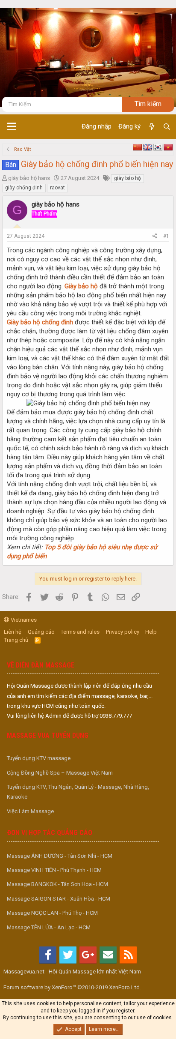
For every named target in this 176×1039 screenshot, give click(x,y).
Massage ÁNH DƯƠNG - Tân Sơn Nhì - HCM (59, 856)
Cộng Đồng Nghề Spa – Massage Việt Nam (60, 773)
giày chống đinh (24, 188)
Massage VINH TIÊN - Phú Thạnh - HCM (54, 870)
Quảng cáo (41, 632)
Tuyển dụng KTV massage (38, 758)
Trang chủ (16, 640)
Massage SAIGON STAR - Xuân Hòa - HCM (58, 898)
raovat (57, 188)
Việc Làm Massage (30, 811)
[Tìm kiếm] (166, 127)
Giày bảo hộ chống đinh (40, 322)
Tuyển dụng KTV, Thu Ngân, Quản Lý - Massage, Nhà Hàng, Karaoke (78, 792)
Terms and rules (80, 632)
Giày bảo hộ (81, 286)
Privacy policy (122, 632)
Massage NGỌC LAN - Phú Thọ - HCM (52, 913)
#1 (166, 236)
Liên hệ (12, 632)
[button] (12, 126)
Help (151, 632)
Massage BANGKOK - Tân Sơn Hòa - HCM (57, 884)
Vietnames (23, 620)
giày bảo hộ (127, 178)
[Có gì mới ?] (151, 127)
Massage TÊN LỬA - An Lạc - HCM (49, 927)
